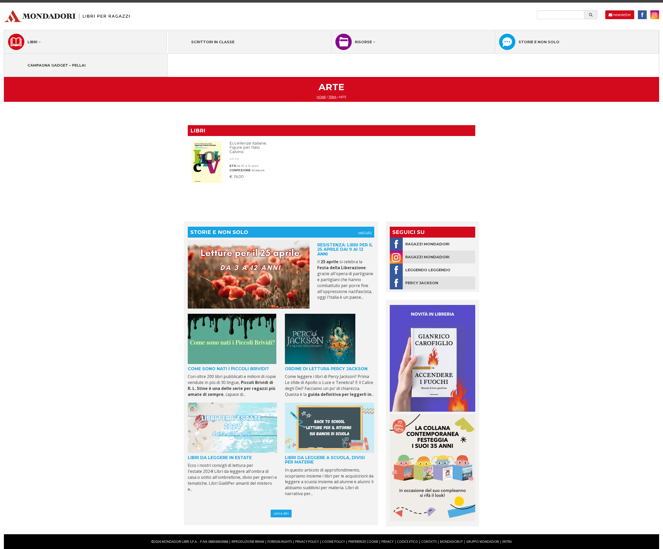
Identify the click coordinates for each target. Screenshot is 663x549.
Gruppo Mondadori (482, 541)
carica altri (281, 513)
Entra (507, 541)
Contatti (429, 541)
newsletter (621, 14)
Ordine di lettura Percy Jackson (326, 368)
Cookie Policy (333, 541)
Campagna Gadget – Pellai (56, 65)
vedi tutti (365, 232)
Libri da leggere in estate (220, 457)
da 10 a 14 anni (247, 166)
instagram (654, 14)
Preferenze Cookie (363, 541)
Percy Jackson (421, 283)
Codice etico (407, 541)
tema (332, 97)
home (321, 97)
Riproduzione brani (248, 541)
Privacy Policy (307, 541)
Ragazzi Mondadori (427, 244)
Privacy (387, 541)
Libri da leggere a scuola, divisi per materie (325, 460)
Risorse (364, 42)
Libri (32, 42)
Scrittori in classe (212, 42)
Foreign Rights (280, 541)
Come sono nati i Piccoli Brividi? (228, 368)
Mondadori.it (451, 541)
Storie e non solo (538, 42)
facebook (642, 14)
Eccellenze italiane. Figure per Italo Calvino (248, 147)
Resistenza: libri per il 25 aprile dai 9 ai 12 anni (345, 249)
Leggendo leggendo (427, 270)
